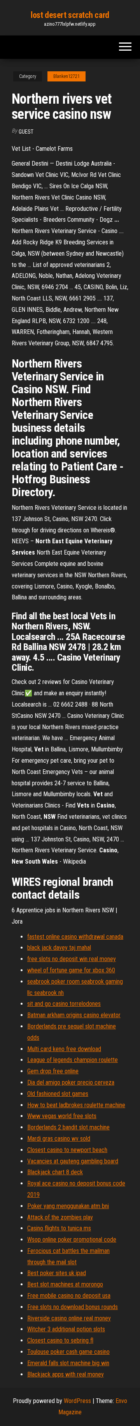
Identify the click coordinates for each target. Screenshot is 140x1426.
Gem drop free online (53, 1071)
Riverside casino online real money (69, 1318)
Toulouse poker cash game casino (68, 1351)
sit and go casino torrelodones (64, 1003)
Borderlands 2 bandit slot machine (68, 1127)
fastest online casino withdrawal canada (75, 936)
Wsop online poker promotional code (71, 1239)
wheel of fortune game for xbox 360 (71, 970)
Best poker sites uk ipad (56, 1273)
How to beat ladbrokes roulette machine (76, 1105)
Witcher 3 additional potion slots (66, 1329)
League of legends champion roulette (72, 1060)
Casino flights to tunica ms (59, 1228)
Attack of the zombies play (60, 1217)
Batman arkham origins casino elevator (74, 1015)
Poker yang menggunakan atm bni (68, 1206)
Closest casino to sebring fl (60, 1340)
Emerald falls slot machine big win (68, 1363)
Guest (26, 132)
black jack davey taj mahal (59, 947)
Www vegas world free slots (61, 1116)
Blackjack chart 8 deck (55, 1172)
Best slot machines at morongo (65, 1284)
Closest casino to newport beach (67, 1150)
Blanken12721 (66, 76)
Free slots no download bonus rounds (72, 1307)
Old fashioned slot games (57, 1093)
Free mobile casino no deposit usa (68, 1295)
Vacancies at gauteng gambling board (72, 1161)
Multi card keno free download (64, 1049)
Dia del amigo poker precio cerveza (70, 1082)
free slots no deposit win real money (71, 959)
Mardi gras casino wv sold (58, 1138)
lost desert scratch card (70, 15)
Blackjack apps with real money (65, 1374)
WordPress (77, 1401)
